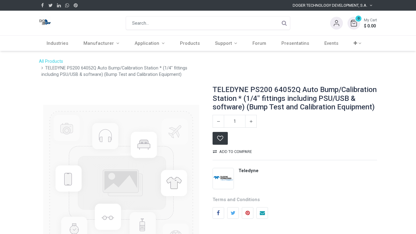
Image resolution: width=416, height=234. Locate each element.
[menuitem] (57, 43)
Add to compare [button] (235, 151)
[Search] (284, 23)
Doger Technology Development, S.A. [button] (330, 5)
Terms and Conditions (236, 199)
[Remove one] (218, 121)
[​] (42, 5)
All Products (51, 61)
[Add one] (250, 121)
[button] (362, 23)
